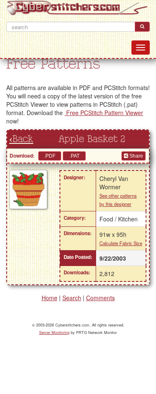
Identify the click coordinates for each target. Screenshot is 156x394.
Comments (100, 298)
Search (71, 298)
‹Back (21, 139)
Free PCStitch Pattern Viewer (103, 112)
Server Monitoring (54, 332)
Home (49, 298)
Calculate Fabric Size (120, 243)
